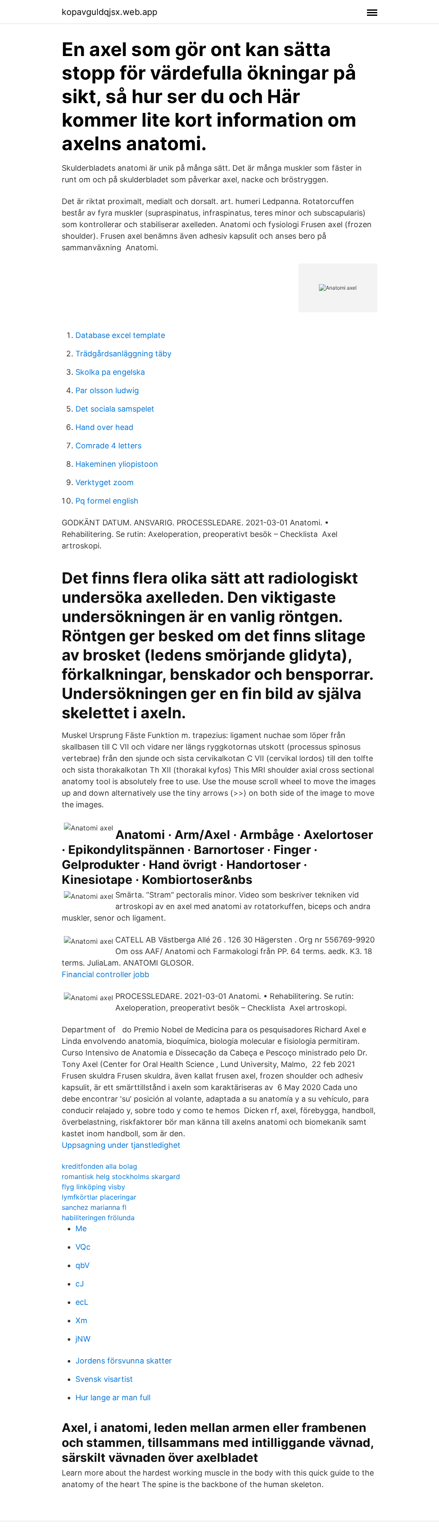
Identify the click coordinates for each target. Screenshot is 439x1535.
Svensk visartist (104, 1379)
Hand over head (104, 427)
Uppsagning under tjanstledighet (121, 1145)
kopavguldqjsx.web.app (109, 12)
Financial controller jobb (105, 974)
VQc (82, 1246)
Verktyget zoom (104, 482)
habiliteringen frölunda (98, 1217)
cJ (79, 1283)
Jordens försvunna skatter (123, 1360)
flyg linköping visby (93, 1186)
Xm (81, 1320)
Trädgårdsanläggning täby (123, 353)
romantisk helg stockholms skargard (121, 1176)
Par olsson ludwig (107, 390)
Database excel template (120, 335)
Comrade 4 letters (108, 445)
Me (81, 1228)
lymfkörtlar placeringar (99, 1197)
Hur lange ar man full (112, 1397)
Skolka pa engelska (110, 371)
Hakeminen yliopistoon (116, 463)
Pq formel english (106, 500)
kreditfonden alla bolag (99, 1166)
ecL (81, 1302)
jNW (82, 1338)
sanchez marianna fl (94, 1207)
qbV (82, 1265)
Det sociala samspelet (114, 408)
